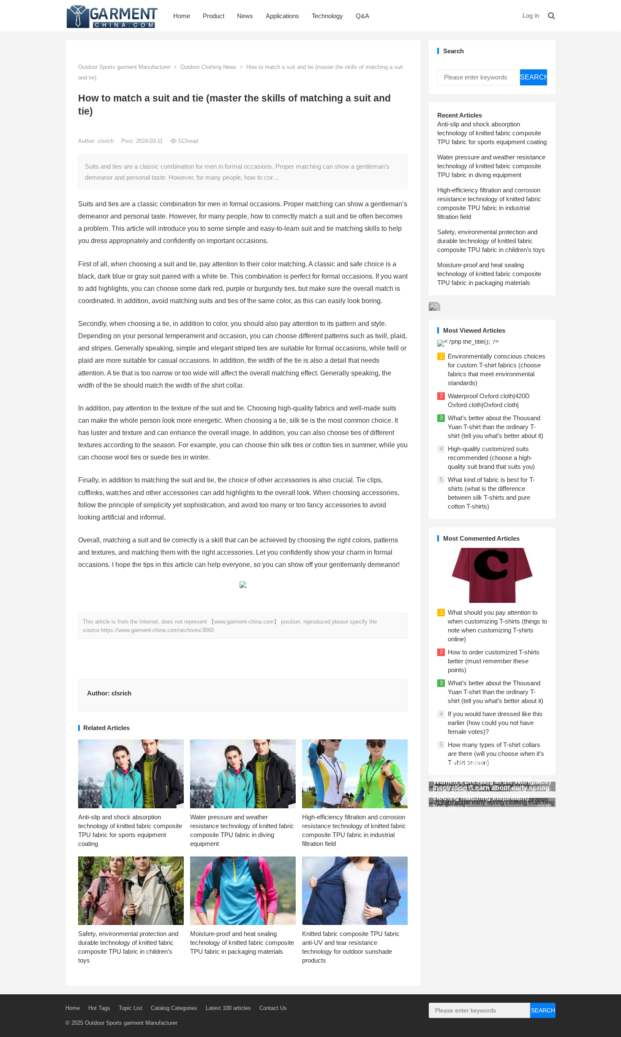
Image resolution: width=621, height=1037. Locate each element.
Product (213, 15)
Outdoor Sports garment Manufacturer (124, 67)
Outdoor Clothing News (208, 67)
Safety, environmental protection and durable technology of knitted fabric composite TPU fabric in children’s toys (491, 240)
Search (533, 77)
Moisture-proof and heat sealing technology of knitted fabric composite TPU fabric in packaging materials (242, 942)
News (245, 15)
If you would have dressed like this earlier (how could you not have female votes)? (495, 722)
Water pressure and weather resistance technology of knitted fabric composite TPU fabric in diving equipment (491, 165)
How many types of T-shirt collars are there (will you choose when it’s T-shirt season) (496, 753)
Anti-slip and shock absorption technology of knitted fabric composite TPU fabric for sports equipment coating (492, 132)
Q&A (362, 15)
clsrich (106, 141)
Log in (531, 15)
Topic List (130, 1008)
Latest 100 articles (228, 1008)
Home (181, 15)
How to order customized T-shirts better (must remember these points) (493, 660)
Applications (282, 15)
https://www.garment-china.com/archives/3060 (157, 630)
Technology (327, 15)
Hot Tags (99, 1008)
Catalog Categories (174, 1008)
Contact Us (273, 1008)
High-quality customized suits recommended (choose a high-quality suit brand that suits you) (491, 457)
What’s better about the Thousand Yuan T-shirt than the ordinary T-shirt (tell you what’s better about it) (495, 426)
